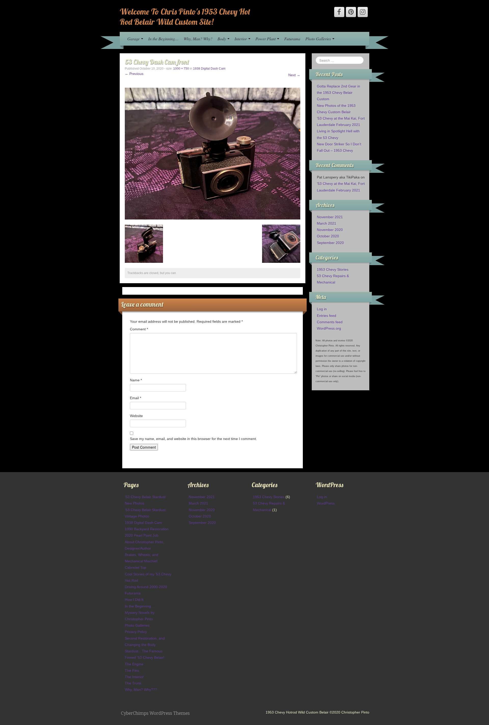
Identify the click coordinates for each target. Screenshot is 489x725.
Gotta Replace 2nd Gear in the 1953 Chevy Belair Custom (338, 92)
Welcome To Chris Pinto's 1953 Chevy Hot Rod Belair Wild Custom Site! (185, 16)
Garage (134, 38)
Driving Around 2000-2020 (146, 587)
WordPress (326, 503)
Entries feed (326, 316)
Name (136, 380)
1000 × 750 (181, 68)
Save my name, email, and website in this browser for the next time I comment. (193, 439)
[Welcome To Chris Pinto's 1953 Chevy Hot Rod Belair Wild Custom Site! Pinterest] (351, 12)
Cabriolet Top (135, 567)
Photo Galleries (318, 38)
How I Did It (134, 600)
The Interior (134, 677)
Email (135, 398)
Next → (294, 75)
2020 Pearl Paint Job (141, 535)
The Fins (132, 670)
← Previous (134, 74)
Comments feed (330, 322)
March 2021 (326, 223)
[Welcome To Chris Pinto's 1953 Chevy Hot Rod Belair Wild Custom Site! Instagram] (363, 12)
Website (136, 416)
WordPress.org (329, 328)
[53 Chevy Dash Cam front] (212, 153)
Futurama (292, 38)
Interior (241, 38)
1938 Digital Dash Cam (209, 68)
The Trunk (133, 683)
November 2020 (330, 230)
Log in (322, 309)
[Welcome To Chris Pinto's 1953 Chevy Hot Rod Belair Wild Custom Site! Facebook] (339, 12)
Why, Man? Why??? (141, 690)
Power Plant (266, 38)
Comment (139, 329)
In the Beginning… (163, 38)
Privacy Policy (136, 632)
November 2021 (330, 217)
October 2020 (328, 236)
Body (222, 38)
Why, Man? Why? (198, 38)
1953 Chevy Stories (332, 269)
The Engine (134, 664)
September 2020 (330, 243)
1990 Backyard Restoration (147, 529)
